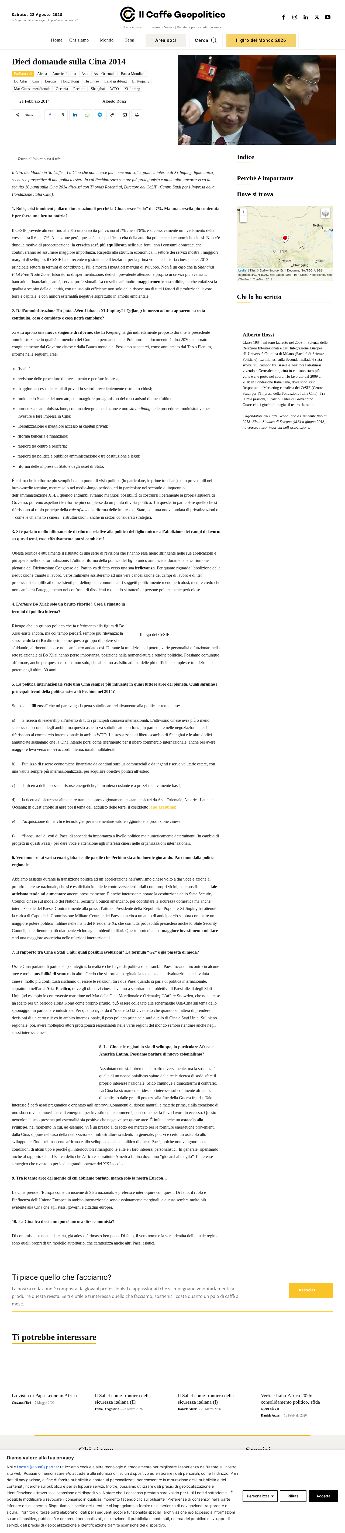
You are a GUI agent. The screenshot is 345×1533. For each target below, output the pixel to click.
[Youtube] (327, 17)
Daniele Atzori (187, 1409)
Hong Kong (70, 81)
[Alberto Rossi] (98, 101)
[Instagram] (294, 17)
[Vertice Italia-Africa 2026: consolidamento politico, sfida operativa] (297, 1372)
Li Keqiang (140, 81)
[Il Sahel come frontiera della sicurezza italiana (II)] (131, 1372)
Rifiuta (293, 1496)
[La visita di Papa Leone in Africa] (48, 1372)
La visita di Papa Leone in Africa (44, 1395)
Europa (50, 81)
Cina (35, 81)
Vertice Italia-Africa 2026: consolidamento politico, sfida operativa (290, 1402)
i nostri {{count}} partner (38, 1467)
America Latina (64, 74)
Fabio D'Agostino (107, 1409)
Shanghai (98, 89)
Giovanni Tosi (21, 1403)
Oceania (62, 89)
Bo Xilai (20, 81)
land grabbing (162, 807)
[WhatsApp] (87, 114)
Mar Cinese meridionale (32, 89)
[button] (206, 40)
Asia (84, 74)
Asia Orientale (104, 74)
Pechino (79, 89)
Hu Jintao (91, 81)
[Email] (124, 114)
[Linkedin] (305, 17)
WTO (114, 89)
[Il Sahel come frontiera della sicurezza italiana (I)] (214, 1372)
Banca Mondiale (133, 74)
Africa (42, 74)
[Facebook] (283, 17)
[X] (316, 17)
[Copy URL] (111, 114)
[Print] (136, 114)
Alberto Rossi (114, 101)
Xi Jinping (132, 89)
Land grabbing (115, 81)
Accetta (323, 1496)
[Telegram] (99, 114)
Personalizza (258, 1496)
